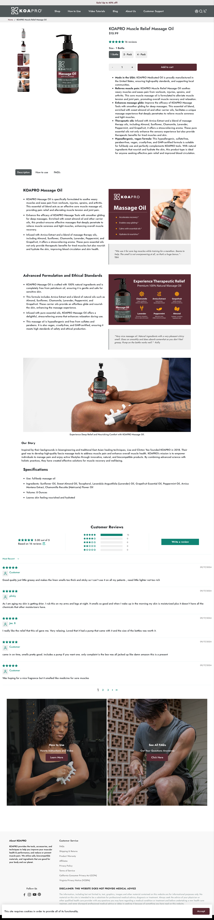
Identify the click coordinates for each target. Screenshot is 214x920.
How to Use (74, 11)
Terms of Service (67, 870)
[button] (117, 42)
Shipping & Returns (68, 851)
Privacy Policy (65, 865)
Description (23, 172)
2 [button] (103, 690)
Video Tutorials (97, 11)
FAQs (61, 846)
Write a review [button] (180, 542)
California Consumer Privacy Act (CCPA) (78, 875)
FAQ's (57, 172)
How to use (42, 172)
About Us (131, 11)
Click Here (157, 757)
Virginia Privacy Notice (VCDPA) (74, 880)
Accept (201, 911)
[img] (10, 567)
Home (10, 19)
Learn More (56, 757)
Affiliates (63, 860)
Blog (115, 11)
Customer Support (154, 11)
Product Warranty (67, 856)
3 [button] (108, 690)
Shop (57, 11)
